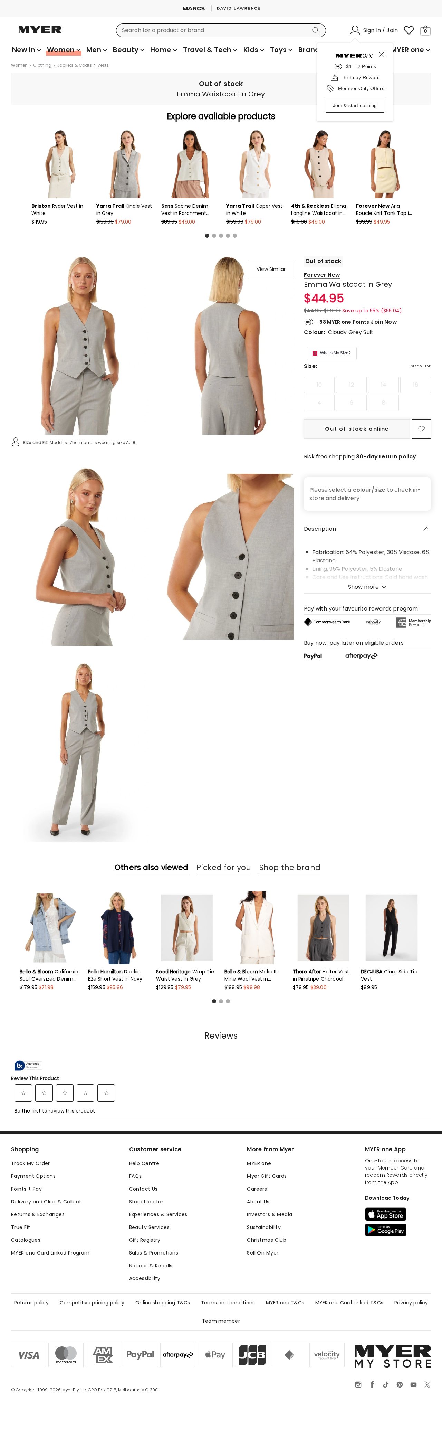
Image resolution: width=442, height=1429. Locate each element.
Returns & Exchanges (38, 1214)
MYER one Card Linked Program (50, 1252)
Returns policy (31, 1302)
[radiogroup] (367, 394)
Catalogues (25, 1240)
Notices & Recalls (151, 1265)
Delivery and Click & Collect (46, 1201)
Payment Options (33, 1176)
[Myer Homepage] (40, 33)
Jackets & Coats (74, 65)
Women (19, 65)
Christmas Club (266, 1240)
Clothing (42, 65)
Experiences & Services (158, 1214)
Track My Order (30, 1163)
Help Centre (144, 1163)
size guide (421, 366)
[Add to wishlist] (421, 429)
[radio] (319, 385)
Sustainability (264, 1227)
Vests (103, 65)
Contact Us (143, 1188)
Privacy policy (411, 1302)
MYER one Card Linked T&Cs (349, 1302)
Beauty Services (149, 1227)
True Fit (20, 1227)
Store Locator (146, 1201)
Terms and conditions (228, 1302)
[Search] (317, 30)
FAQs (135, 1176)
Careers (257, 1188)
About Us (258, 1201)
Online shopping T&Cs (162, 1302)
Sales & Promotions (154, 1252)
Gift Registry (144, 1240)
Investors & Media (269, 1214)
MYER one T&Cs (285, 1302)
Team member (221, 1320)
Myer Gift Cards (267, 1176)
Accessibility (144, 1278)
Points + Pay (26, 1188)
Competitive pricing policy (92, 1302)
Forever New (322, 275)
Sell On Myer (262, 1252)
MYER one (259, 1163)
